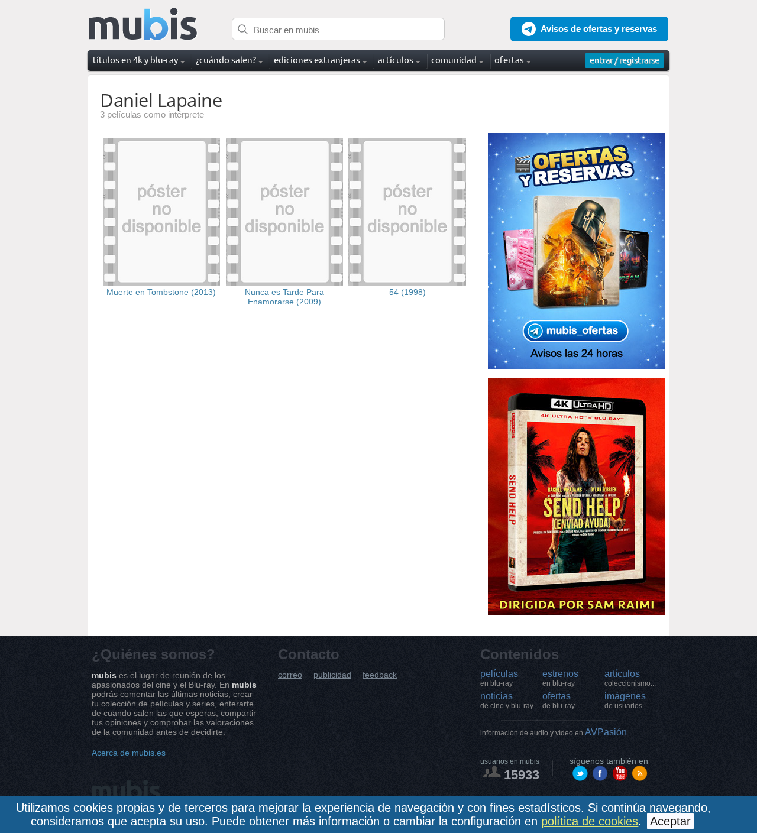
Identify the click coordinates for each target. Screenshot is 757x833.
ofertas (558, 700)
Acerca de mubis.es (129, 752)
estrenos (560, 678)
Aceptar (670, 821)
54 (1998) (407, 292)
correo (290, 674)
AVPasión (553, 732)
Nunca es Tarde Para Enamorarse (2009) (284, 296)
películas (499, 678)
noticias (506, 700)
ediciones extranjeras (317, 60)
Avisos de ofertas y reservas (599, 29)
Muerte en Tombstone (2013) (161, 292)
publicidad (332, 674)
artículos (630, 678)
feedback (380, 674)
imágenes (625, 700)
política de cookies (589, 821)
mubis (143, 24)
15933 (521, 774)
